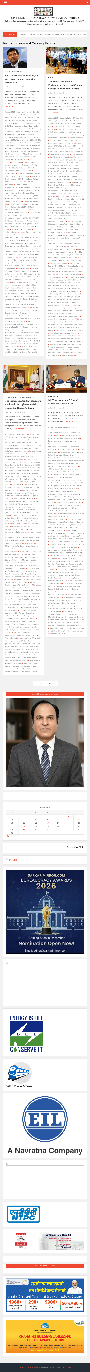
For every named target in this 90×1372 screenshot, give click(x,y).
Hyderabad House (30, 201)
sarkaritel (20, 316)
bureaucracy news (33, 131)
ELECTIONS (31, 168)
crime (77, 469)
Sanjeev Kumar (32, 310)
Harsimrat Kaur (29, 193)
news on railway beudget (15, 260)
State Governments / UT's (26, 644)
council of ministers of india (26, 157)
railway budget (74, 291)
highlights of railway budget (16, 198)
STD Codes (24, 327)
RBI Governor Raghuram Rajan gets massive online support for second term (21, 79)
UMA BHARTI (35, 341)
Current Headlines (30, 162)
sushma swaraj (17, 330)
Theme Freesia (66, 1368)
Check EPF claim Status (67, 452)
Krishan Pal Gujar (17, 226)
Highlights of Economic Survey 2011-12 (26, 196)
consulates (25, 151)
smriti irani (68, 606)
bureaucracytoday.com (72, 444)
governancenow (21, 185)
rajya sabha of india (24, 296)
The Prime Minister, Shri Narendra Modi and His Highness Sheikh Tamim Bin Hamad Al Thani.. (23, 404)
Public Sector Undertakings (21, 282)
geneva (13, 179)
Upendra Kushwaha (73, 628)
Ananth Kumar (65, 430)
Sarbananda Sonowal (27, 313)
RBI (30, 302)
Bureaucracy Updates (13, 72)
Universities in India (31, 344)
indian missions (22, 212)
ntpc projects (32, 266)
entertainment (63, 177)
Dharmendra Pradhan (30, 165)
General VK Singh (63, 182)
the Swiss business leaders (27, 338)
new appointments (18, 577)
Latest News (30, 226)
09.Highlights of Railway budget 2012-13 (63, 427)
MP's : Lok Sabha (33, 568)
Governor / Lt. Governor (15, 190)
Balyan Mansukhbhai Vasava (20, 120)
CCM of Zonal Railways (19, 140)
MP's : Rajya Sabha (13, 571)
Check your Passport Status (16, 148)
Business (27, 137)
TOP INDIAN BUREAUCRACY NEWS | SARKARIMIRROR (45, 17)
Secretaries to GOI (28, 319)
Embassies (68, 174)
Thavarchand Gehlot (32, 330)
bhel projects (19, 123)
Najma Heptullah (25, 252)
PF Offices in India (19, 271)
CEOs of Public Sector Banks (67, 449)
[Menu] (5, 2)
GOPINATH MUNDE (27, 182)
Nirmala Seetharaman (32, 263)
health (64, 497)
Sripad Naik (21, 321)
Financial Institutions (25, 173)
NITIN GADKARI (12, 266)
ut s (13, 349)
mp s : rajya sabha (17, 249)
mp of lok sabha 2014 (24, 246)
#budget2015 (10, 112)
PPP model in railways (32, 274)
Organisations (18, 588)
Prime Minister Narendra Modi (22, 599)
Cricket (32, 159)
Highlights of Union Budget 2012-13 (68, 502)
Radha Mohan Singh (29, 607)
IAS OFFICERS (15, 204)
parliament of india (67, 561)
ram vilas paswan (62, 299)
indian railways (17, 215)
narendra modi (17, 574)
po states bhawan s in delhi (20, 593)
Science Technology (68, 603)
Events (50, 78)
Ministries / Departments (74, 541)
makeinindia (27, 229)
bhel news (65, 435)
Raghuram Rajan (31, 288)
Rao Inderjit (17, 299)
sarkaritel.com (31, 316)
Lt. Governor (16, 229)
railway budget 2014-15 (26, 291)
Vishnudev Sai (25, 352)
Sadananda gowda (18, 310)
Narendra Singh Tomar (26, 254)
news (19, 257)
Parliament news (23, 268)
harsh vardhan (16, 193)
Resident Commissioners (25, 305)
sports (13, 321)
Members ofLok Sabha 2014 (73, 539)
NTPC (23, 266)
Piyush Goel (32, 271)
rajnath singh (68, 297)
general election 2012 (66, 179)
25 (24, 829)
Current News (53, 396)
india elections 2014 (18, 207)
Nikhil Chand (17, 263)
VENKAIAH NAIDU (24, 349)
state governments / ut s (25, 324)
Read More (11, 106)
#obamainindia (22, 112)
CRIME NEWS (16, 162)
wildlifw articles (67, 355)
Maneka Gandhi (25, 232)
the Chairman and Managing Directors (20, 333)
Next (50, 684)
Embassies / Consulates (23, 171)
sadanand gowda (74, 308)
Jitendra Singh (20, 221)
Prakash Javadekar (13, 277)
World (34, 352)
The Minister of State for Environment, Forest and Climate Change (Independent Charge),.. (65, 85)
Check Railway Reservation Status (28, 145)
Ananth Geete (32, 115)
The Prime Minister (68, 620)
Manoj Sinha (21, 235)
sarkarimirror (9, 87)
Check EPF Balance (23, 143)
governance (69, 188)
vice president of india (75, 631)
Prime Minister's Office (27, 602)
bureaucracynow (12, 134)
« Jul (7, 836)
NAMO (36, 252)
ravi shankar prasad (20, 302)
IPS (25, 218)
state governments (65, 608)
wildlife (78, 352)
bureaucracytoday (27, 134)
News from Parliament (31, 257)
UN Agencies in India (14, 344)
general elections (23, 176)
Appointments (10, 397)
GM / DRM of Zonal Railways (28, 179)
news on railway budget (74, 553)
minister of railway (18, 243)
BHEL (35, 120)
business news (62, 447)
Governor (36, 187)
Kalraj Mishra (28, 224)
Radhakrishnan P (17, 288)
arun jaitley (22, 117)
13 (48, 823)
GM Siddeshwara (73, 185)
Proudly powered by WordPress (30, 1368)
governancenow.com (69, 191)
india (24, 204)
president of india (28, 277)
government (26, 187)
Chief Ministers (34, 148)
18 (24, 826)
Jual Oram (17, 224)
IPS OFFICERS (34, 218)
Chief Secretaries (12, 151)
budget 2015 (30, 123)
